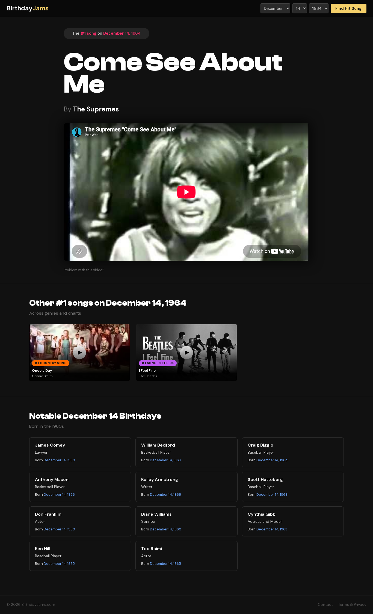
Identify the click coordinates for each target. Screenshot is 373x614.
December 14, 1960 (59, 460)
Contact (325, 604)
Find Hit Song (348, 8)
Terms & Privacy (352, 604)
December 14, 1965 (272, 460)
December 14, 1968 (165, 494)
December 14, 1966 (59, 494)
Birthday (28, 8)
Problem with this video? (84, 270)
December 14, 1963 (165, 460)
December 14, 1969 (272, 494)
